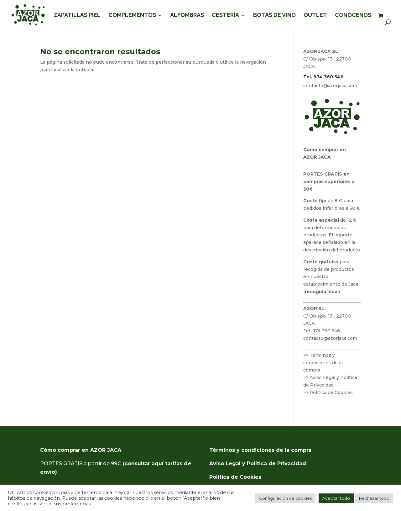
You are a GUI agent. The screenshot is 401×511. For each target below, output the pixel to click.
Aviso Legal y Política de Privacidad (257, 463)
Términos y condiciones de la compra (260, 450)
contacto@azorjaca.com (330, 85)
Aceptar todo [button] (336, 498)
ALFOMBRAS (187, 15)
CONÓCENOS (353, 15)
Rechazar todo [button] (374, 498)
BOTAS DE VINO (274, 15)
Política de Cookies (235, 477)
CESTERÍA (225, 15)
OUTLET (315, 15)
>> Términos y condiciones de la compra (323, 362)
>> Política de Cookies (328, 392)
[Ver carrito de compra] (382, 15)
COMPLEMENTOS (132, 15)
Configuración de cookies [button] (285, 498)
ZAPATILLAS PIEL (77, 15)
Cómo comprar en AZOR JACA (80, 450)
